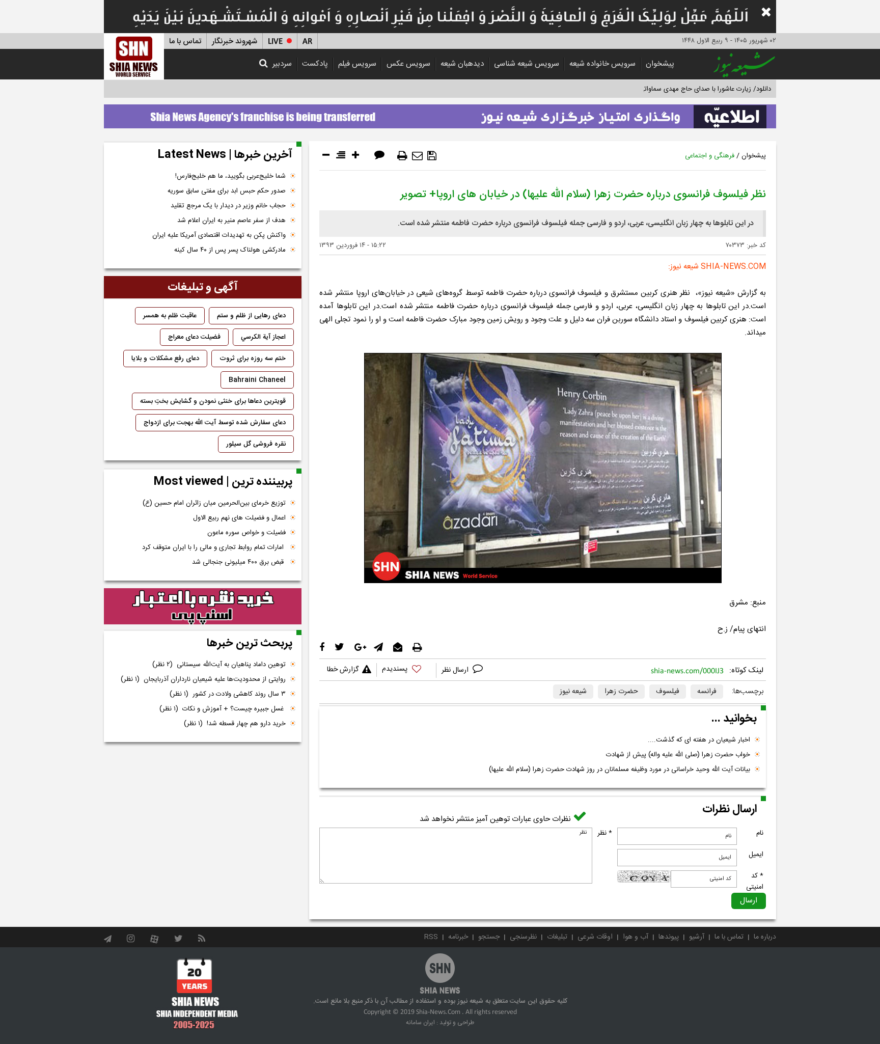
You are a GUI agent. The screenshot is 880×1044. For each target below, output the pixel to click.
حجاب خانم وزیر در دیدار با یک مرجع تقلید (228, 205)
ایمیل (756, 854)
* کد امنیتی (754, 881)
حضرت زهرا (621, 691)
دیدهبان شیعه (462, 64)
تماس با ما (185, 41)
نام (759, 833)
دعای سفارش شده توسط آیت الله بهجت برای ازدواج (215, 422)
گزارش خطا (343, 670)
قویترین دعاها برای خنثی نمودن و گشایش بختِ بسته (213, 401)
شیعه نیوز (573, 691)
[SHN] (134, 56)
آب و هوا (635, 937)
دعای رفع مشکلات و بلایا (165, 358)
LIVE (275, 41)
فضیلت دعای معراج (194, 337)
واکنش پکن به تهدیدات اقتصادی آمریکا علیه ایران (219, 235)
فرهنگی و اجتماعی (709, 155)
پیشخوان (660, 64)
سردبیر (282, 64)
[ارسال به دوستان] (417, 156)
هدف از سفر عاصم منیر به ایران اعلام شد (231, 220)
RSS (431, 937)
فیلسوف (667, 691)
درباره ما (765, 937)
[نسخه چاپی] (402, 156)
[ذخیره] (431, 156)
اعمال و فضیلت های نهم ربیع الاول (239, 518)
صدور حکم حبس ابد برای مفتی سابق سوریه (227, 191)
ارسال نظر (456, 670)
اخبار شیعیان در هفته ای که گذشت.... (699, 740)
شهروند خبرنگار (234, 41)
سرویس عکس (408, 64)
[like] (406, 670)
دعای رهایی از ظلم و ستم (251, 315)
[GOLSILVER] (202, 606)
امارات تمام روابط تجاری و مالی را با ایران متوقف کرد (214, 547)
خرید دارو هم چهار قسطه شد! (235, 723)
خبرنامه (458, 937)
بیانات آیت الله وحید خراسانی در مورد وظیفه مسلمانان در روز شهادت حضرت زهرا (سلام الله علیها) (619, 769)
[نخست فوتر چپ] (197, 993)
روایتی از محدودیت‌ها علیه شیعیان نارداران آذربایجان (203, 679)
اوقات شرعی (595, 937)
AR (307, 41)
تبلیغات (557, 937)
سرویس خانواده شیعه (602, 64)
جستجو (489, 937)
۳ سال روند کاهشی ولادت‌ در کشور (228, 694)
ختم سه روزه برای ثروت (252, 358)
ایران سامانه (420, 1023)
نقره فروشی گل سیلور (256, 444)
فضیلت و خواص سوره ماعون (246, 532)
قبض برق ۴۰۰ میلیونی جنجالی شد (239, 562)
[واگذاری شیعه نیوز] (440, 113)
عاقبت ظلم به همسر (170, 315)
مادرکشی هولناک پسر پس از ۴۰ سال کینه (230, 250)
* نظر (604, 833)
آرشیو (696, 937)
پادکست (315, 64)
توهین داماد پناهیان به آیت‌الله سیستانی (219, 664)
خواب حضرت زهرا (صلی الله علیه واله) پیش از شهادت (678, 754)
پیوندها (668, 937)
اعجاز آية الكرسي (263, 337)
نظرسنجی (523, 937)
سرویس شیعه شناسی (526, 64)
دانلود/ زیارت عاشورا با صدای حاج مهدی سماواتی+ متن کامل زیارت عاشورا (671, 89)
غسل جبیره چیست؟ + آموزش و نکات (222, 709)
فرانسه (707, 691)
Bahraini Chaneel (257, 380)
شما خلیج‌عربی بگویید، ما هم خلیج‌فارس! (230, 176)
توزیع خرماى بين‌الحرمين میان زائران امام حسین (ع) (214, 503)
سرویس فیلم (357, 64)
